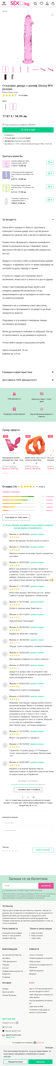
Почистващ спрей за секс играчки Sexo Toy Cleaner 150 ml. (22, 187)
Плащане (5, 965)
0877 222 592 (8, 1019)
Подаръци (6, 977)
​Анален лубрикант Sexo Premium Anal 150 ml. (20, 162)
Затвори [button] (49, 1048)
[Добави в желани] (52, 15)
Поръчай (29, 130)
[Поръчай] (50, 162)
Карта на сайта (8, 992)
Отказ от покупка (36, 955)
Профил (5, 989)
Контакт (5, 968)
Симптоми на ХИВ (36, 1006)
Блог (32, 983)
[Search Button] (35, 3)
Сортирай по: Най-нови (16, 517)
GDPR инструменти (36, 971)
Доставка (6, 958)
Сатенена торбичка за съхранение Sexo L (20, 200)
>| (33, 797)
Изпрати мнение (43, 850)
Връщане (32, 974)
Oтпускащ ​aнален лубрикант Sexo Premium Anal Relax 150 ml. (22, 174)
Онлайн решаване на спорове (40, 958)
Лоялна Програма (9, 995)
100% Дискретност (9, 961)
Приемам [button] (40, 1062)
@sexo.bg (40, 1043)
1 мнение (49, 500)
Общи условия (34, 961)
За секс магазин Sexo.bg (11, 955)
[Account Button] (47, 3)
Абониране (46, 886)
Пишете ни (10, 1037)
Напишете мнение (10, 492)
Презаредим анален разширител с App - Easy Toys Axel (12, 459)
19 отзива (23, 95)
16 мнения (50, 496)
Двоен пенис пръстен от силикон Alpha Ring (35, 459)
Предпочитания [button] (15, 1062)
